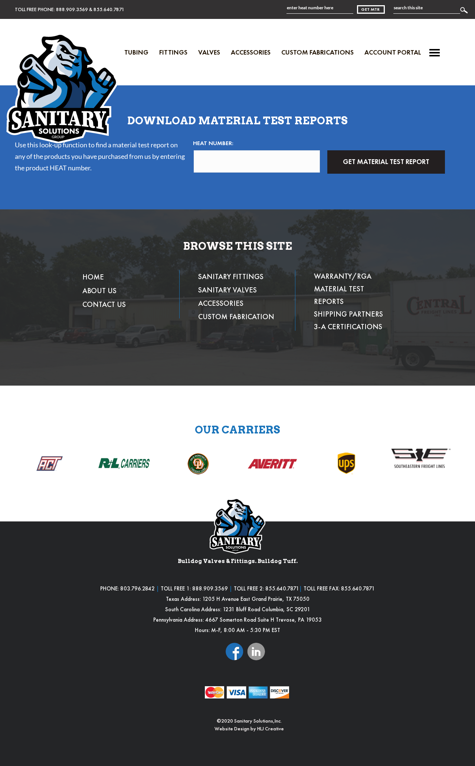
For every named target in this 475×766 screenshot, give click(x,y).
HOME (93, 277)
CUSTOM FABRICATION (236, 316)
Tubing (136, 52)
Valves (209, 52)
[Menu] (434, 52)
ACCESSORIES (220, 303)
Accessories (251, 52)
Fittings (173, 52)
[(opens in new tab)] (234, 650)
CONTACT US (104, 304)
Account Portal (392, 52)
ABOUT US (99, 290)
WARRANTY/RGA (342, 276)
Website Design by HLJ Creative (249, 728)
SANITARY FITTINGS (230, 276)
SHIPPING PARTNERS (348, 314)
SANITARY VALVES (227, 290)
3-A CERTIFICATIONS (348, 326)
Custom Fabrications (317, 52)
